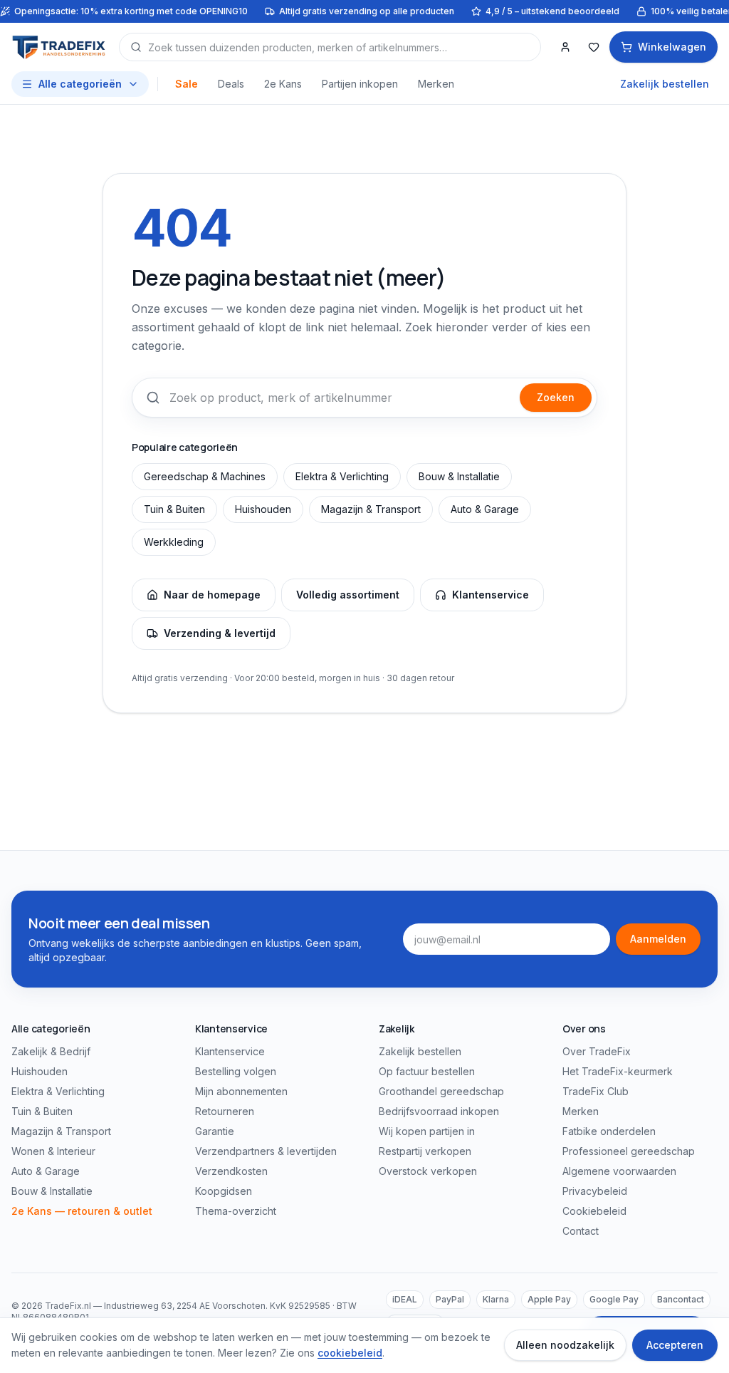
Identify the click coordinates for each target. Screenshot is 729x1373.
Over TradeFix (596, 1051)
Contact (580, 1231)
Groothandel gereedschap (441, 1091)
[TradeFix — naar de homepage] (59, 47)
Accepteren (674, 1345)
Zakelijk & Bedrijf (50, 1051)
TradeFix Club (595, 1091)
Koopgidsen (223, 1191)
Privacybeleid (594, 1191)
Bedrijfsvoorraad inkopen (439, 1111)
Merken (436, 84)
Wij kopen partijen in (427, 1131)
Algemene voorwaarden (619, 1171)
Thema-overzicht (235, 1211)
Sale (186, 84)
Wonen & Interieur (53, 1151)
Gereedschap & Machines (205, 476)
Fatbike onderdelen (609, 1131)
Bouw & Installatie (459, 476)
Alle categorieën (80, 84)
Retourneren (224, 1111)
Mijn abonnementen (241, 1091)
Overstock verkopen (428, 1171)
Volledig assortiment (347, 595)
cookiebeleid (350, 1353)
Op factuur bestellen (427, 1071)
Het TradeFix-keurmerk (617, 1071)
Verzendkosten (231, 1171)
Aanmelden (658, 939)
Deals (231, 84)
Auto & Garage (485, 509)
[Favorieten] (594, 47)
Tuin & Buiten (174, 509)
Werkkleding (174, 542)
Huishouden (263, 509)
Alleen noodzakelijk (565, 1345)
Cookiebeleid (594, 1211)
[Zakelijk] (565, 47)
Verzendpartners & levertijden (266, 1151)
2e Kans (283, 84)
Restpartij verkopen (425, 1151)
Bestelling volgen (235, 1071)
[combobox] (330, 47)
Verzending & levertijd (220, 633)
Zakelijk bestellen (664, 84)
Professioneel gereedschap (628, 1151)
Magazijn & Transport (371, 509)
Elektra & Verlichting (342, 476)
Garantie (214, 1131)
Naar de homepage (212, 595)
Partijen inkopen (360, 84)
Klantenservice (490, 595)
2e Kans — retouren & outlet (81, 1211)
